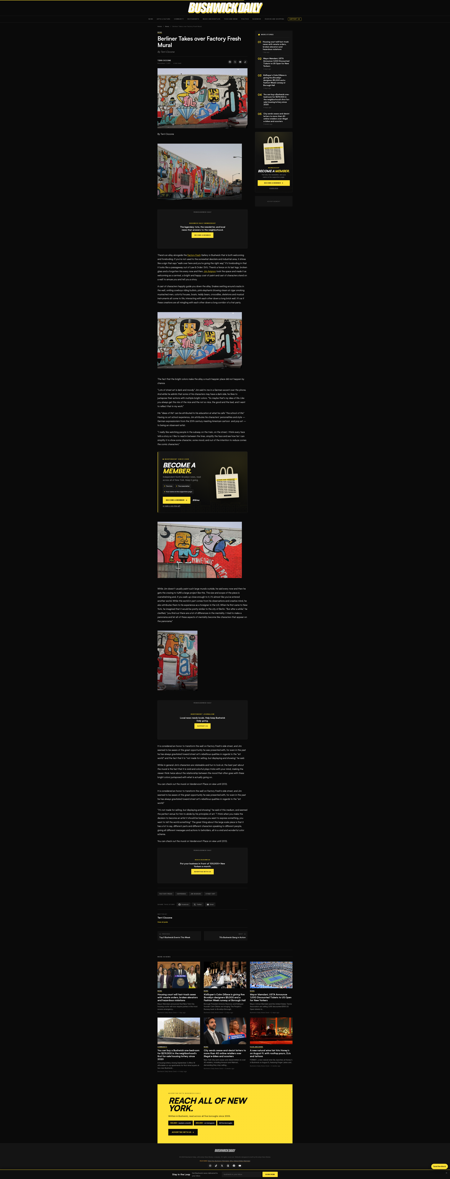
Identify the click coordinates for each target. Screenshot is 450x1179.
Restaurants (193, 19)
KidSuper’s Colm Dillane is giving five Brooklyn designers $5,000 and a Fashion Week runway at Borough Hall (225, 997)
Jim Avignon (210, 271)
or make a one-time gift (171, 506)
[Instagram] (210, 1165)
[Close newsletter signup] (446, 1173)
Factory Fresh (194, 255)
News (150, 19)
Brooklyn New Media (263, 1157)
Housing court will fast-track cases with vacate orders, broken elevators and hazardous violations (178, 997)
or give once (273, 188)
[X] (222, 1165)
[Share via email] (240, 62)
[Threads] (227, 1165)
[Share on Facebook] (230, 62)
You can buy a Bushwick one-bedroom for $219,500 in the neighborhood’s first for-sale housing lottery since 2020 (178, 1055)
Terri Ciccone (165, 917)
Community (179, 19)
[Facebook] (233, 1165)
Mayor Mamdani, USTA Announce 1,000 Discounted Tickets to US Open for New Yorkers (270, 997)
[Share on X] (235, 62)
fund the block (439, 1166)
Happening (181, 894)
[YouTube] (239, 1165)
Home (160, 26)
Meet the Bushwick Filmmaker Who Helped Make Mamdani (229, 1161)
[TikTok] (216, 1165)
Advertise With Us (202, 872)
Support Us (202, 726)
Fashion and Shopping (274, 19)
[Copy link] (245, 62)
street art (210, 894)
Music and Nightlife (212, 19)
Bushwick (257, 19)
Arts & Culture (163, 19)
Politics (245, 19)
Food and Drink (231, 19)
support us (294, 19)
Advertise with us (183, 1132)
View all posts (163, 922)
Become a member (176, 500)
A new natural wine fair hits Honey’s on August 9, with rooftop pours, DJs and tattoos (270, 1053)
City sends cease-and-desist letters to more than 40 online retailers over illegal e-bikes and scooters (225, 1053)
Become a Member (202, 235)
